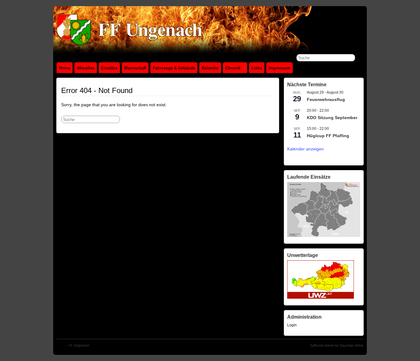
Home (64, 68)
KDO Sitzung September (332, 117)
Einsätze (109, 68)
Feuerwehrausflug (326, 99)
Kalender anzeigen (305, 148)
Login (292, 325)
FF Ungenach (79, 345)
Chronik (232, 68)
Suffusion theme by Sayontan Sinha (336, 345)
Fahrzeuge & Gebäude (174, 68)
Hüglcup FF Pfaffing (328, 135)
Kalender (210, 68)
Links (257, 68)
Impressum (279, 68)
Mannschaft (135, 68)
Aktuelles (85, 68)
